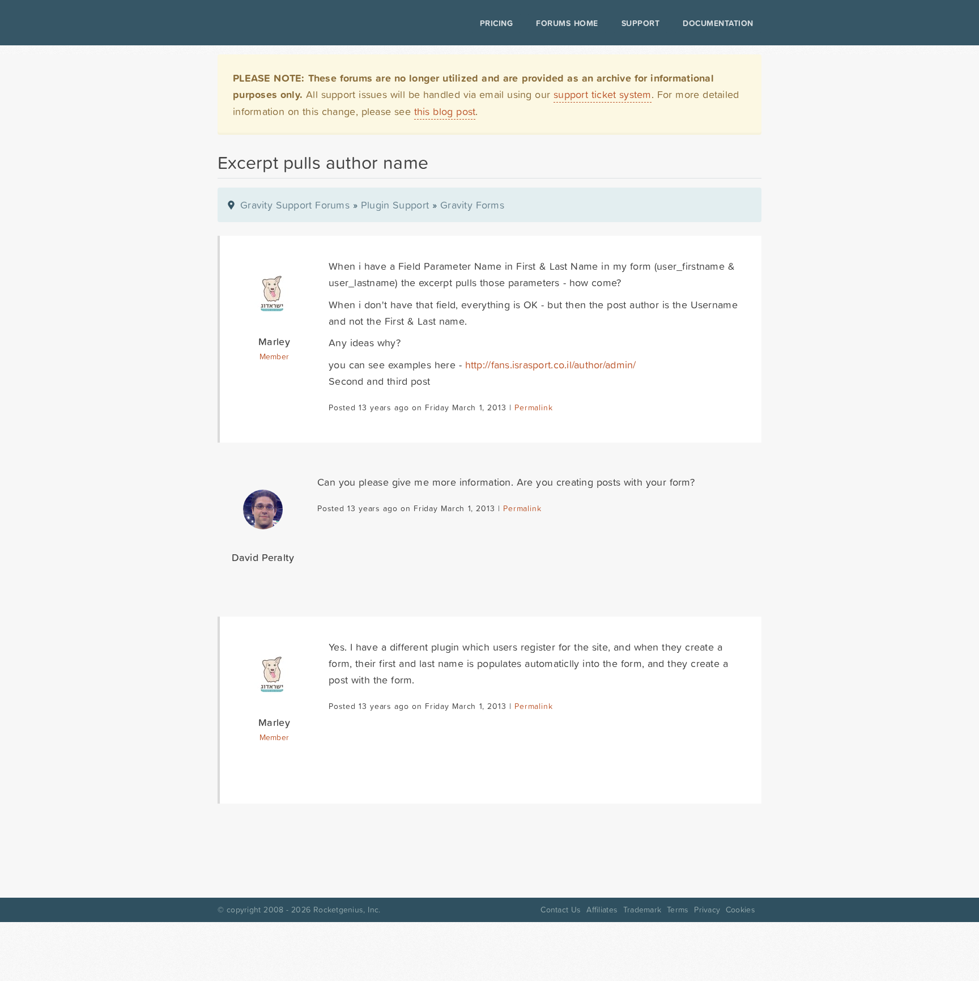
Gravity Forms (472, 205)
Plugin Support (395, 205)
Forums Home (567, 23)
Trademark (642, 909)
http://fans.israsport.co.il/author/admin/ (550, 364)
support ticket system (603, 94)
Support (641, 23)
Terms (677, 909)
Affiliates (602, 909)
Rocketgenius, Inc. (346, 909)
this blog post (445, 111)
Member (274, 356)
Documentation (718, 23)
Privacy (707, 909)
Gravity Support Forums (295, 205)
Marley (274, 341)
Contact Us (560, 909)
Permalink (533, 407)
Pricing (496, 23)
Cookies (740, 909)
